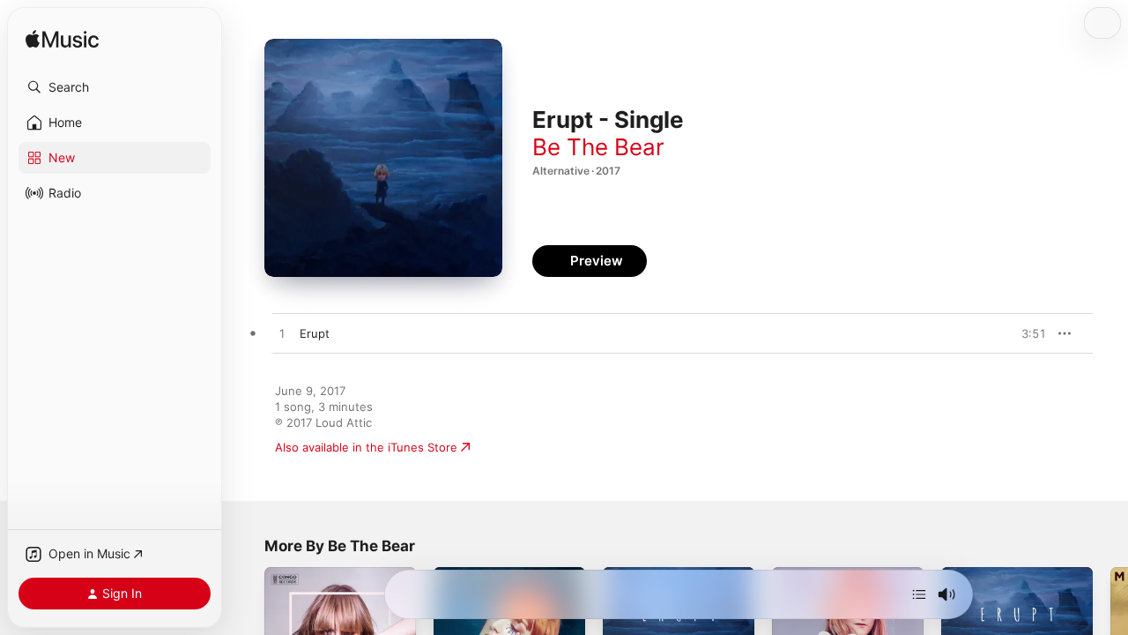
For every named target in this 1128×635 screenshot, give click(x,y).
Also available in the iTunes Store (366, 447)
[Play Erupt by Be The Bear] (282, 334)
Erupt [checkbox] (315, 333)
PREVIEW (1026, 333)
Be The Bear (598, 147)
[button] (114, 87)
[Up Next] (919, 594)
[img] (62, 40)
